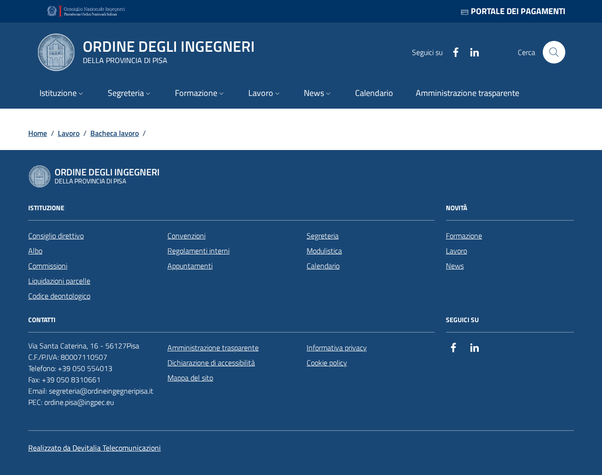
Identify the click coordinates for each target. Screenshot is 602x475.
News (455, 265)
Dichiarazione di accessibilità (211, 362)
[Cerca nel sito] (554, 52)
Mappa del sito (190, 377)
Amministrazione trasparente (213, 347)
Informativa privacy (337, 347)
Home (37, 133)
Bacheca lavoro (114, 133)
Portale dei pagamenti (517, 11)
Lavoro (68, 133)
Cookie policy (327, 362)
